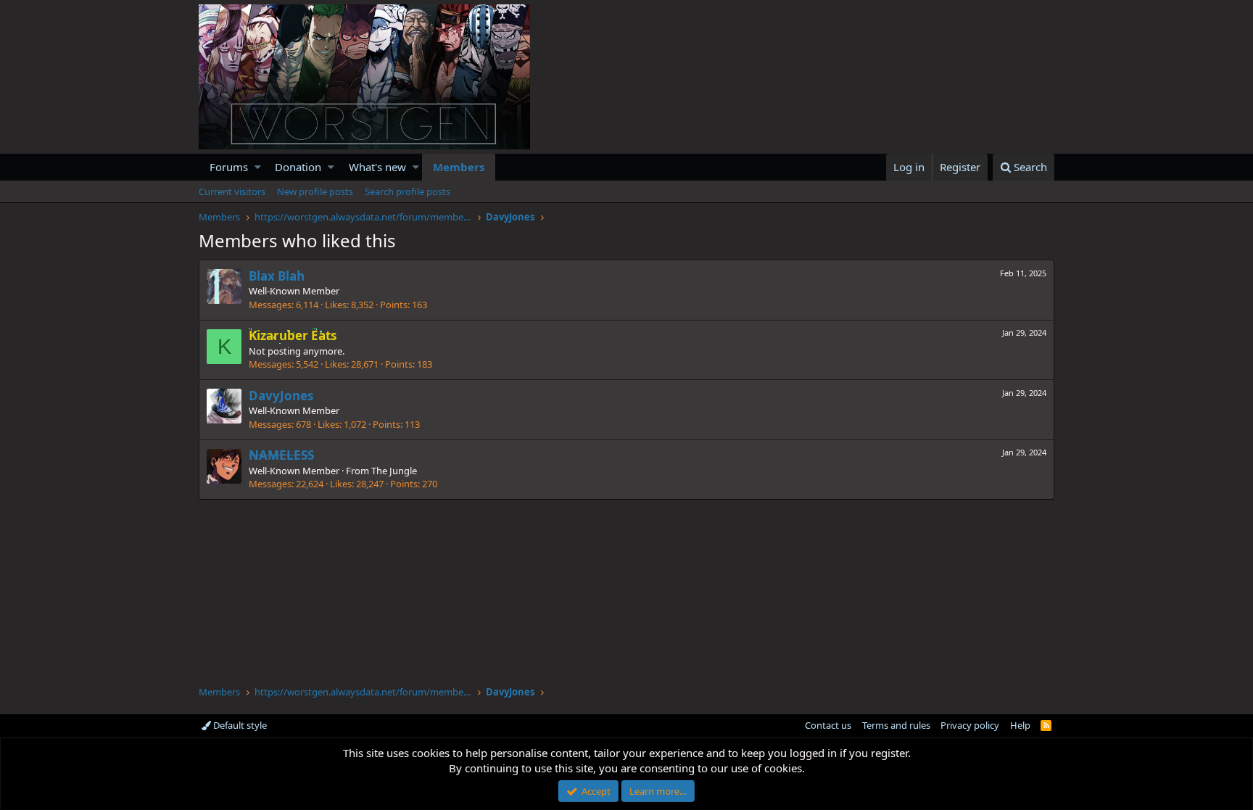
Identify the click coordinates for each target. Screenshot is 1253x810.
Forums (229, 167)
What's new (377, 167)
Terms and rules (896, 725)
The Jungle (394, 470)
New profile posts (315, 191)
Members (458, 167)
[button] (258, 167)
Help (1020, 725)
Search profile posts (407, 191)
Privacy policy (969, 725)
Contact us (828, 725)
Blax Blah (277, 276)
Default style (239, 725)
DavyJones (281, 395)
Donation (298, 167)
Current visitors (232, 191)
